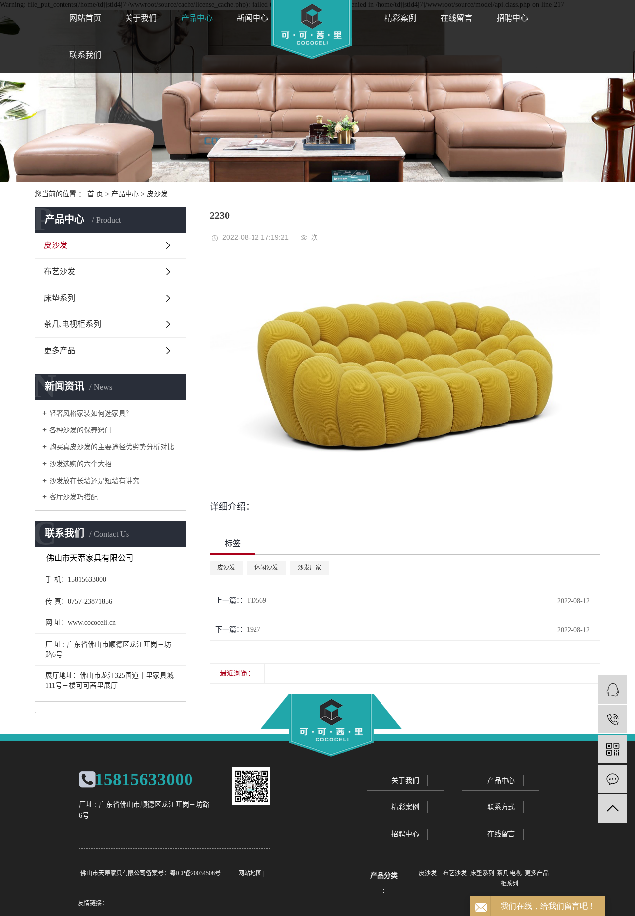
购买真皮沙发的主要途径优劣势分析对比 (111, 447)
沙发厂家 (309, 567)
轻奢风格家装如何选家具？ (90, 413)
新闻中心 (252, 18)
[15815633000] (612, 719)
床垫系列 (59, 298)
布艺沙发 (59, 271)
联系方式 (501, 807)
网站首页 (85, 18)
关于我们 (141, 18)
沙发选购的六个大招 (80, 464)
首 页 (95, 194)
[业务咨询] (612, 689)
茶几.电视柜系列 (72, 324)
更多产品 (59, 350)
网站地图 (250, 873)
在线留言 (456, 18)
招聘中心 (512, 18)
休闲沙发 (266, 567)
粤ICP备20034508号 (195, 873)
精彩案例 (400, 18)
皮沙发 (157, 194)
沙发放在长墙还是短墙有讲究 (94, 481)
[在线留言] (612, 779)
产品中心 (197, 18)
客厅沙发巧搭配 (73, 497)
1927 (253, 629)
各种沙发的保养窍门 (80, 430)
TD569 (256, 600)
